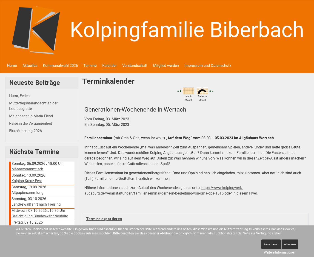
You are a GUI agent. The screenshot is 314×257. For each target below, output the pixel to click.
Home (12, 65)
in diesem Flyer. (245, 193)
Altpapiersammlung (27, 192)
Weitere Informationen (280, 252)
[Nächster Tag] (210, 91)
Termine (90, 65)
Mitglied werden (166, 65)
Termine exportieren (104, 219)
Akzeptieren (271, 244)
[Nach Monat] (188, 91)
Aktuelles (30, 65)
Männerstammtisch (27, 169)
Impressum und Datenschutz (208, 65)
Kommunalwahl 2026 (60, 65)
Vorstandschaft (134, 65)
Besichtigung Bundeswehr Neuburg (39, 216)
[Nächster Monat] (213, 91)
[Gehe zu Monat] (202, 91)
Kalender (109, 65)
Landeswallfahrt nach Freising (36, 204)
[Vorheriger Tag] (180, 91)
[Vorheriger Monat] (178, 91)
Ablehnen (290, 244)
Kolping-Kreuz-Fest (26, 181)
